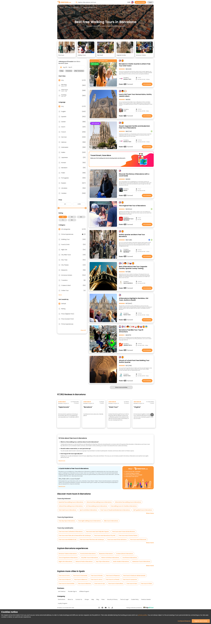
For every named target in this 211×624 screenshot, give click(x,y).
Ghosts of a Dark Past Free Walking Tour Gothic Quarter (134, 361)
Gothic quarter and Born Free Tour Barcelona (132, 235)
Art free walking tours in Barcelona (96, 506)
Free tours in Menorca (80, 579)
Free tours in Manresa (84, 583)
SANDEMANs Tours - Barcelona (129, 219)
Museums (73, 270)
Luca (125, 110)
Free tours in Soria (64, 575)
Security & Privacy (112, 599)
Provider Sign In (72, 591)
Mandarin (73, 168)
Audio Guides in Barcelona (121, 561)
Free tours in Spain (73, 7)
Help (92, 599)
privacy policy (142, 615)
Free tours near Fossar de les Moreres (123, 531)
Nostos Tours (127, 314)
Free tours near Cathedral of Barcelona (71, 531)
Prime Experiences (73, 234)
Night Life (73, 249)
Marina (125, 190)
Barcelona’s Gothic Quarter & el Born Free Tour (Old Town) (134, 65)
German (73, 137)
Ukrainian (73, 188)
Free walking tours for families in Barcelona (124, 506)
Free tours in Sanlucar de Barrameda (134, 575)
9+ (72, 217)
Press (103, 599)
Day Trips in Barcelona (102, 561)
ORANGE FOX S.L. (128, 345)
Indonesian (73, 147)
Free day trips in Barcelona (67, 521)
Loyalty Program (62, 603)
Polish (73, 173)
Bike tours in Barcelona (111, 521)
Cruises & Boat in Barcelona (124, 553)
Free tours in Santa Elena (115, 583)
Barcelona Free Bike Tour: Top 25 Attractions (131, 331)
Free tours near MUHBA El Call (67, 539)
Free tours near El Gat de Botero (117, 539)
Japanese (73, 157)
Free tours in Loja (99, 583)
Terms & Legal (124, 599)
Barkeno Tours (127, 79)
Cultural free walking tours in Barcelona (71, 506)
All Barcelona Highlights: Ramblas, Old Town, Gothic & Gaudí (133, 299)
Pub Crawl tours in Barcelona (67, 510)
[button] (66, 49)
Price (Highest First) (67, 314)
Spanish (73, 116)
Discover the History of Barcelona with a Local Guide (134, 175)
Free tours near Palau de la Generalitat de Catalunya (75, 535)
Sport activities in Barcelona (88, 510)
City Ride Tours (73, 255)
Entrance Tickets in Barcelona (68, 553)
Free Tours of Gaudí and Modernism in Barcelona (115, 510)
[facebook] (102, 608)
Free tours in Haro (132, 583)
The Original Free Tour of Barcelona (132, 206)
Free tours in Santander (80, 575)
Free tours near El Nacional (138, 539)
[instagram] (99, 608)
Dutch (73, 127)
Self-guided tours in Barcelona (142, 510)
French (73, 132)
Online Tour (73, 290)
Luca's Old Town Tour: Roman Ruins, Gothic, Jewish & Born (135, 95)
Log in (150, 2)
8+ (81, 217)
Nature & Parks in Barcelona (84, 561)
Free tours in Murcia (65, 579)
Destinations (61, 599)
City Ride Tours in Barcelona (89, 557)
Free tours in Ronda (97, 575)
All (62, 217)
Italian (73, 152)
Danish (73, 122)
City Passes (73, 265)
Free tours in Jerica (96, 579)
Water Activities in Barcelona (110, 557)
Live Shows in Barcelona (129, 557)
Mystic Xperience (128, 283)
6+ (72, 220)
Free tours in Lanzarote (130, 579)
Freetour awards (146, 599)
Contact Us (78, 599)
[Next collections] (152, 47)
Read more (62, 461)
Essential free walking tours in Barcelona (71, 502)
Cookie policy (135, 599)
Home (61, 7)
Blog (98, 599)
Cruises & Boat (73, 285)
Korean (73, 162)
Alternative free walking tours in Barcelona (128, 502)
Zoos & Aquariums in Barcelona (68, 557)
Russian (73, 183)
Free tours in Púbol (146, 583)
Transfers (73, 280)
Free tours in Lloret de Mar (66, 583)
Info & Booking (147, 84)
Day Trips (73, 260)
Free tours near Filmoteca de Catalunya (92, 539)
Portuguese (73, 178)
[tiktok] (112, 608)
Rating (63, 309)
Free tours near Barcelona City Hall (104, 535)
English (73, 111)
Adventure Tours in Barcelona (141, 561)
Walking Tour (73, 239)
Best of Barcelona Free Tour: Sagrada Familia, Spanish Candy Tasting (133, 267)
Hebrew (73, 142)
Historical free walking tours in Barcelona (99, 502)
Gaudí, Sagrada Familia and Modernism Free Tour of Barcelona (134, 127)
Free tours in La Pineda (112, 579)
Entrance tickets (73, 275)
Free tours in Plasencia (113, 575)
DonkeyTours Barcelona (127, 251)
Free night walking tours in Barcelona (89, 521)
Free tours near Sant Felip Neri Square (97, 531)
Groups (87, 599)
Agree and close (200, 621)
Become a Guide (140, 2)
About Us (70, 599)
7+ (63, 220)
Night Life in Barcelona (65, 561)
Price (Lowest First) (67, 319)
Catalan (73, 193)
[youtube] (106, 608)
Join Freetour (61, 591)
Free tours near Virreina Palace (128, 535)
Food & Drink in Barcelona (88, 553)
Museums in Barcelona (106, 553)
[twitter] (109, 608)
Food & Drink (73, 244)
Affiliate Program (84, 591)
